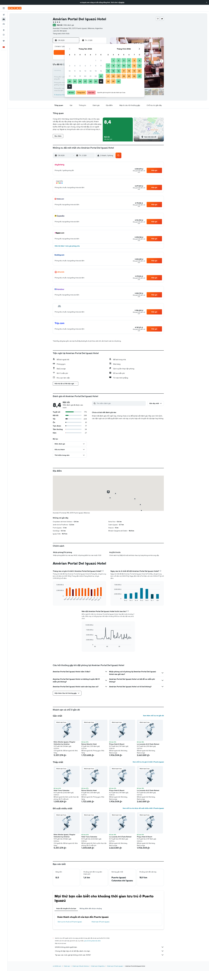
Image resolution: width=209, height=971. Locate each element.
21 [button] (90, 76)
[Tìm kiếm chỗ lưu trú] (4, 19)
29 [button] (96, 81)
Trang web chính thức (61, 33)
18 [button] (75, 76)
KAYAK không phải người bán (66, 947)
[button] (206, 2)
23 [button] (101, 76)
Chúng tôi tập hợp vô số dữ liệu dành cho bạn (72, 951)
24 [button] (70, 81)
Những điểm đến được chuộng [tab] (91, 908)
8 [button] (95, 66)
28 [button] (90, 81)
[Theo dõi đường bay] (4, 35)
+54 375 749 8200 (60, 31)
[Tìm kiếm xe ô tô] (4, 24)
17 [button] (69, 76)
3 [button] (69, 66)
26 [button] (80, 81)
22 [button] (96, 76)
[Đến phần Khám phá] (4, 30)
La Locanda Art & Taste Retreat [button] (148, 744)
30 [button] (101, 81)
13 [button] (85, 71)
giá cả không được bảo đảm (92, 941)
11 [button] (74, 71)
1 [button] (95, 60)
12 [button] (80, 71)
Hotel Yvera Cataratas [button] (61, 790)
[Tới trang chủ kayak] (14, 8)
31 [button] (69, 86)
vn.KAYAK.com (57, 966)
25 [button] (75, 81)
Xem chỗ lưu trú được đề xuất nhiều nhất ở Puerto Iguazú (143, 808)
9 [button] (100, 66)
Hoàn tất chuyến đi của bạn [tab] (66, 908)
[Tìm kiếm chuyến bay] (4, 15)
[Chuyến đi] (4, 41)
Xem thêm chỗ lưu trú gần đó (153, 716)
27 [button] (85, 81)
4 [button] (74, 66)
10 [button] (70, 71)
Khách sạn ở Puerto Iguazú (100, 922)
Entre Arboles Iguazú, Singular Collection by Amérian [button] (64, 743)
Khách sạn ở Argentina (97, 966)
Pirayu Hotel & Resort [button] (116, 744)
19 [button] (80, 76)
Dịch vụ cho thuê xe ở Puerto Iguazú (70, 922)
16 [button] (101, 71)
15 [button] (96, 71)
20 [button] (85, 76)
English (121, 2)
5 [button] (80, 66)
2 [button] (100, 60)
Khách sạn (67, 966)
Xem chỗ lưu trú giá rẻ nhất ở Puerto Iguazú (148, 762)
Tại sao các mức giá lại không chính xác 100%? (73, 955)
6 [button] (85, 66)
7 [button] (90, 66)
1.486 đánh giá (68, 25)
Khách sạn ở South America (80, 966)
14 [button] (90, 71)
